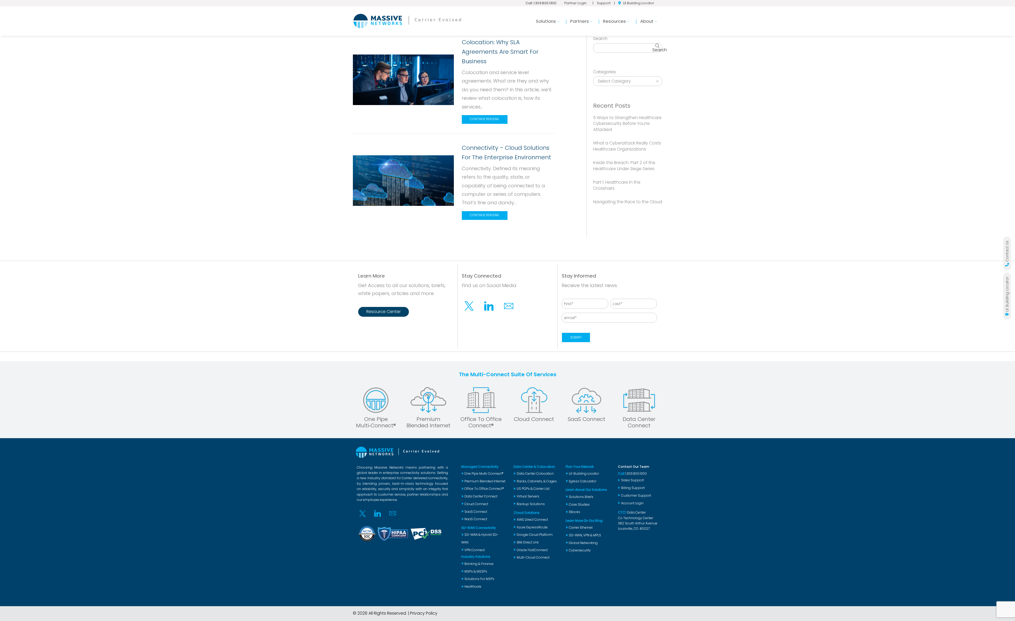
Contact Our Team (633, 466)
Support (604, 3)
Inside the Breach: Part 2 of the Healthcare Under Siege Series (624, 166)
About (646, 21)
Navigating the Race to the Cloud (627, 202)
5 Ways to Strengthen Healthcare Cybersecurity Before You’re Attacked (627, 124)
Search (600, 39)
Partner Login (575, 3)
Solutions (546, 21)
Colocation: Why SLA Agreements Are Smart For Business (500, 51)
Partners (579, 21)
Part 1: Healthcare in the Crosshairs (616, 185)
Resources (614, 21)
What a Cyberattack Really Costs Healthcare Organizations (627, 146)
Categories (604, 72)
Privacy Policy (423, 613)
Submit (576, 337)
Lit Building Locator (638, 3)
